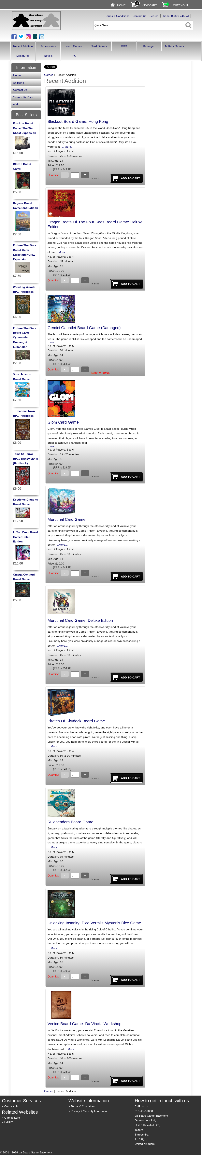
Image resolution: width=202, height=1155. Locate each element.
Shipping (18, 82)
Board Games (73, 46)
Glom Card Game (63, 422)
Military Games (174, 46)
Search (154, 16)
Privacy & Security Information (89, 1111)
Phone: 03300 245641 (175, 16)
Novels (48, 55)
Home (121, 5)
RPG (73, 55)
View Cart (149, 5)
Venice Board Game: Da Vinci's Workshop (84, 1024)
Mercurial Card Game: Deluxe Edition (80, 620)
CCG (124, 46)
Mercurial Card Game (66, 519)
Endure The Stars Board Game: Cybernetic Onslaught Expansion (24, 337)
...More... (67, 146)
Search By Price (23, 97)
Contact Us (139, 16)
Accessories (48, 46)
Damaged (149, 46)
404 (15, 104)
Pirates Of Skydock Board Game (76, 721)
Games (48, 74)
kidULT (8, 1122)
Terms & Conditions (117, 16)
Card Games (99, 46)
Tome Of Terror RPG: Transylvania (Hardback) (25, 458)
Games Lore (12, 1117)
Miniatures (22, 55)
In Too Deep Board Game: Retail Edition (25, 537)
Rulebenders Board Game (70, 822)
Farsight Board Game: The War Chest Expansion (24, 128)
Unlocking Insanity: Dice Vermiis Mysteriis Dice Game (94, 923)
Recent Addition (23, 46)
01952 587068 (144, 1111)
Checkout (180, 5)
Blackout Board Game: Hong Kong (78, 121)
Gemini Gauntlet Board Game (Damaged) (84, 328)
